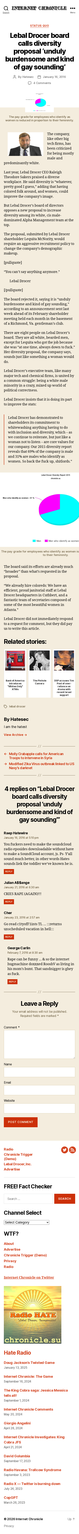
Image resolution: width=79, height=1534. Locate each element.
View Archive (15, 735)
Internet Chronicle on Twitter (29, 1277)
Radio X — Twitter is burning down (32, 1484)
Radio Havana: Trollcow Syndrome (32, 1470)
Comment (12, 1027)
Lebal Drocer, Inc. (17, 1164)
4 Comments (42, 83)
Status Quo (39, 25)
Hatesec (28, 77)
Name (8, 1064)
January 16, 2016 (54, 77)
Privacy (10, 1261)
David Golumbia (17, 1456)
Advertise (12, 1169)
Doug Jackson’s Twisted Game (29, 1363)
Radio (8, 1149)
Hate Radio (17, 1352)
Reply (9, 871)
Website (9, 1100)
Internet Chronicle (29, 1519)
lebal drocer (17, 706)
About (9, 1244)
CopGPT (11, 1498)
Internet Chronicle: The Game (28, 1376)
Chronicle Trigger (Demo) (25, 1255)
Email (7, 1082)
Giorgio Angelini (17, 1423)
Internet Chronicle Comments (28, 1409)
